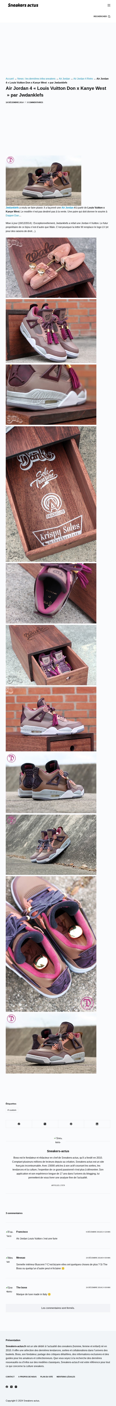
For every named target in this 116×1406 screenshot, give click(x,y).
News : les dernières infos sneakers (36, 78)
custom (12, 1110)
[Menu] (109, 5)
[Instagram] (16, 1387)
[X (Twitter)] (45, 1124)
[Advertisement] (58, 45)
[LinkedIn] (97, 1124)
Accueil (10, 78)
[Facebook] (19, 1124)
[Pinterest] (71, 1124)
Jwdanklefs (12, 207)
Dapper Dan (12, 215)
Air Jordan (64, 78)
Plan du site (46, 1377)
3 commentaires (35, 102)
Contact (10, 1377)
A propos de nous (27, 1377)
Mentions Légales (66, 1377)
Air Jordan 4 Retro (83, 78)
